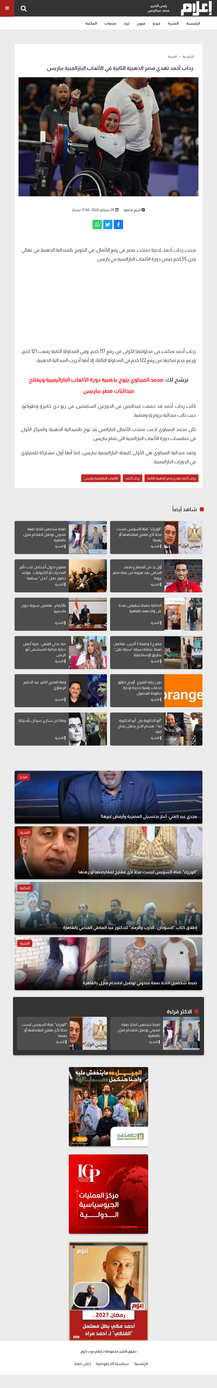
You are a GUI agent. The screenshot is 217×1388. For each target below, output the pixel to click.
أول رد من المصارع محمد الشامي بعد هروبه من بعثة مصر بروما (137, 572)
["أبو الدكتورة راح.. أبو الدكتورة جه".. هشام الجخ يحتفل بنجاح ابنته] (183, 729)
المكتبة (91, 23)
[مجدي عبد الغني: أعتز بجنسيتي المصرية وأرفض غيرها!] (108, 797)
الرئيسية (193, 23)
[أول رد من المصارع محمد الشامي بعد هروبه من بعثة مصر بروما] (183, 575)
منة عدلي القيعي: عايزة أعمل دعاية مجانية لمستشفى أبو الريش (44, 649)
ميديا (156, 23)
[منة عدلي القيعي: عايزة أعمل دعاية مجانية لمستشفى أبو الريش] (88, 652)
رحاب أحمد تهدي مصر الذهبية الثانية (171, 478)
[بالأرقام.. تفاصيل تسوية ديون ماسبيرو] (88, 614)
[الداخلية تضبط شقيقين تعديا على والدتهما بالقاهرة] (183, 614)
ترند (126, 23)
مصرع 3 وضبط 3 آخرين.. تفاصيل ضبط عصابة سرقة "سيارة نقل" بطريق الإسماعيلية (137, 649)
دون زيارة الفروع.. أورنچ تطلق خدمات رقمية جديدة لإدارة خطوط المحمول (140, 687)
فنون (141, 23)
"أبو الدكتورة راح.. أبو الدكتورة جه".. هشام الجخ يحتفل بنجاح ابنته (140, 726)
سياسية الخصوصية (112, 1363)
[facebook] (118, 224)
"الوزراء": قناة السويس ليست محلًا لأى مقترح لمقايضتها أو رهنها (139, 534)
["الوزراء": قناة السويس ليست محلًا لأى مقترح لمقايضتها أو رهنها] (183, 537)
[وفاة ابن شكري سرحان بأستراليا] (88, 729)
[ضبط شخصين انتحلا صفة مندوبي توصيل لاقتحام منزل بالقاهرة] (88, 537)
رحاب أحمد (132, 478)
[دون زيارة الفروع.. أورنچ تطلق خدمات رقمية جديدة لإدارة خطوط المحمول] (183, 690)
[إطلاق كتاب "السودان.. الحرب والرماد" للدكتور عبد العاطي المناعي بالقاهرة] (108, 908)
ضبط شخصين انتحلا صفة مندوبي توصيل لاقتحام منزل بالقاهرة (44, 534)
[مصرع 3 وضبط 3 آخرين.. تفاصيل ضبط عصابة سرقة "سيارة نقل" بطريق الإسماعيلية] (183, 652)
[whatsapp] (97, 224)
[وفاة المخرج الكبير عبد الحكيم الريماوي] (88, 690)
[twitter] (107, 224)
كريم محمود (132, 210)
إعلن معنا (82, 1363)
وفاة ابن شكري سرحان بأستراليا (42, 720)
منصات (110, 23)
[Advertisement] (108, 304)
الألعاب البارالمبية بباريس (101, 478)
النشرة (173, 23)
